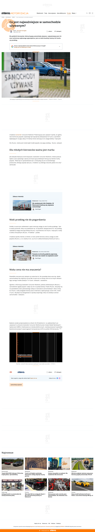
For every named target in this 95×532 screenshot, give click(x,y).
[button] (40, 13)
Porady (13, 17)
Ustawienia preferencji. (50, 526)
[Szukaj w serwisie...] (87, 13)
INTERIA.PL (62, 526)
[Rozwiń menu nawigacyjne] (92, 13)
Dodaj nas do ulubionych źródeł (30, 47)
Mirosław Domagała (21, 30)
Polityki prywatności (41, 526)
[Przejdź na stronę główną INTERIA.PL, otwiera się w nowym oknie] (6, 13)
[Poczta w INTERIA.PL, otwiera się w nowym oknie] (89, 13)
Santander (19, 135)
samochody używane (16, 384)
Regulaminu (32, 526)
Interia (3, 17)
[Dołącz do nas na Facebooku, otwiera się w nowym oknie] (57, 378)
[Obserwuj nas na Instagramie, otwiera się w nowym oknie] (59, 378)
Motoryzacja (8, 17)
